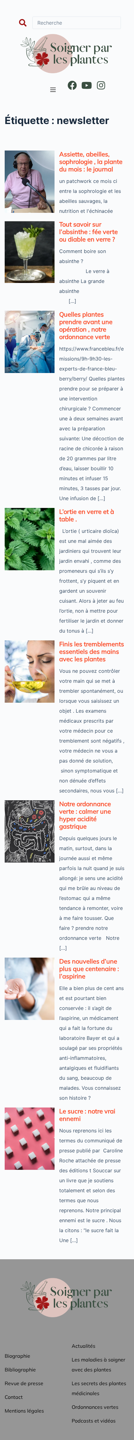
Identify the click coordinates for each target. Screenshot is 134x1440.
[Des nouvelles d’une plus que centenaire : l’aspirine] (30, 989)
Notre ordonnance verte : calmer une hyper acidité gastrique (85, 815)
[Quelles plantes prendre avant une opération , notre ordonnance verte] (30, 342)
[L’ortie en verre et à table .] (30, 539)
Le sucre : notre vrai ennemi (87, 1114)
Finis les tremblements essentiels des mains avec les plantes (91, 651)
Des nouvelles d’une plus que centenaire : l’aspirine (89, 968)
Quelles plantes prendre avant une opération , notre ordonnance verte (85, 325)
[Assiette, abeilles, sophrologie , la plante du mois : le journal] (30, 182)
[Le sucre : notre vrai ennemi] (30, 1139)
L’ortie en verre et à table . (86, 515)
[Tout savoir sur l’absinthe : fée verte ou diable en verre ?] (30, 252)
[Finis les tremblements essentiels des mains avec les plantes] (30, 671)
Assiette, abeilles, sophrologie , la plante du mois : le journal (90, 161)
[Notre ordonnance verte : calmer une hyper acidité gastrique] (30, 831)
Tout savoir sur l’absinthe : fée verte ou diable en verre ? (88, 231)
